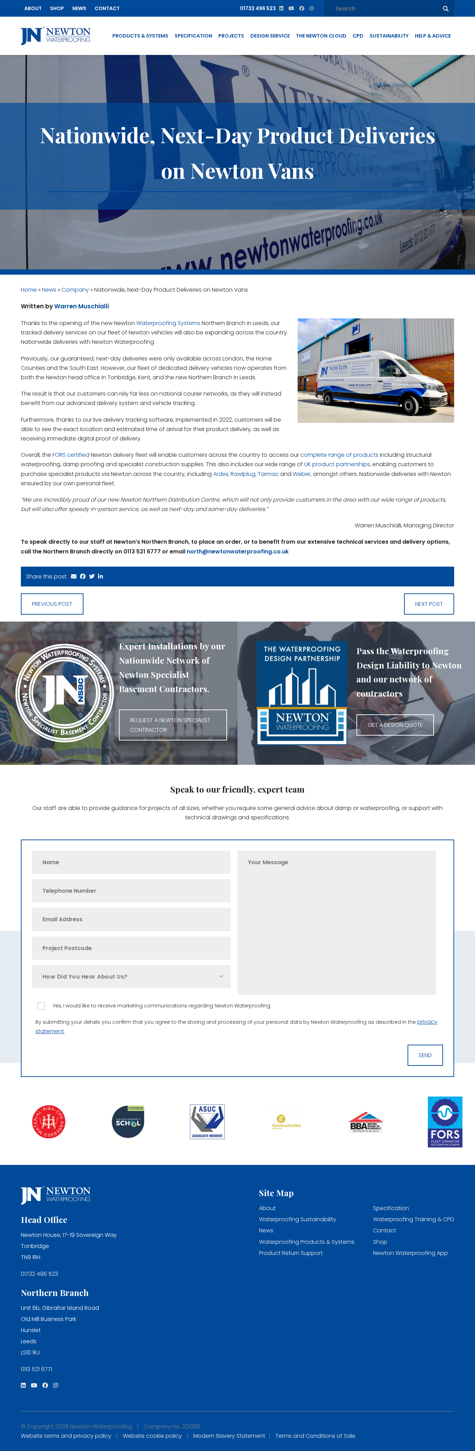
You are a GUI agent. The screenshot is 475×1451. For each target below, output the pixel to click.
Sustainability (389, 35)
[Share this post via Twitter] (92, 576)
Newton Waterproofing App (410, 1253)
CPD (358, 35)
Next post (429, 604)
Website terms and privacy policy (66, 1436)
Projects (231, 35)
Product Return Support (291, 1253)
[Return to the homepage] (55, 35)
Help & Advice (433, 35)
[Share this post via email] (74, 576)
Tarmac (268, 474)
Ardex (220, 474)
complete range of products (339, 455)
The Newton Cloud (321, 35)
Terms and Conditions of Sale (315, 1436)
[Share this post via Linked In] (100, 576)
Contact (107, 8)
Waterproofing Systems (168, 323)
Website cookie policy (152, 1436)
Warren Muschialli (81, 306)
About (33, 8)
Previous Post (52, 604)
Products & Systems (140, 35)
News (79, 8)
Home (29, 290)
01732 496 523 (39, 1274)
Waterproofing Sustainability (297, 1219)
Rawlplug (243, 474)
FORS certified (71, 455)
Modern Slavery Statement (229, 1436)
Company (75, 290)
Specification (193, 35)
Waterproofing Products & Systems (306, 1242)
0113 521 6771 (36, 1369)
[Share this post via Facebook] (83, 576)
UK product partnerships (337, 464)
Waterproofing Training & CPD (413, 1219)
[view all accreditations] (39, 1122)
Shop (57, 8)
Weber (302, 474)
